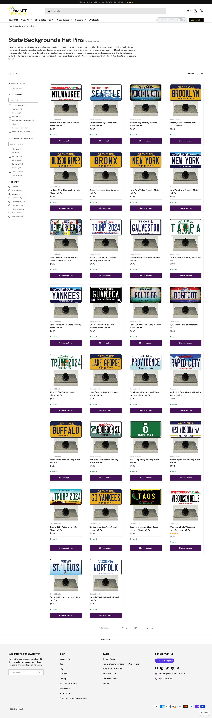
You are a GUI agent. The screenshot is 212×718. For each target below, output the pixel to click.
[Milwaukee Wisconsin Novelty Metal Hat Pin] (66, 100)
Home (10, 26)
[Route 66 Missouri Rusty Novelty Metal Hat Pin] (146, 302)
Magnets (63, 668)
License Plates (66, 659)
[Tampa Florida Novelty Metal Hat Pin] (185, 235)
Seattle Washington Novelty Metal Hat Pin (103, 124)
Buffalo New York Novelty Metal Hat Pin (65, 461)
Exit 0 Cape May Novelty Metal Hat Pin (144, 461)
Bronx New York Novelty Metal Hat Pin (104, 191)
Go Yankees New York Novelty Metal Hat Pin (104, 528)
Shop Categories (43, 20)
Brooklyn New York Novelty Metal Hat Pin (183, 124)
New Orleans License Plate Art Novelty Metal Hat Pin (64, 259)
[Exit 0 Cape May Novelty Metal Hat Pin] (146, 437)
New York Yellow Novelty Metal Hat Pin (144, 191)
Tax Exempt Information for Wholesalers (121, 664)
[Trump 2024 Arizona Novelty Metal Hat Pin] (66, 504)
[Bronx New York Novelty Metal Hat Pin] (106, 167)
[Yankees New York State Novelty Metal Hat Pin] (66, 302)
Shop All (25, 20)
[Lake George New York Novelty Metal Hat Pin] (106, 370)
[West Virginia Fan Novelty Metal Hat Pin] (185, 437)
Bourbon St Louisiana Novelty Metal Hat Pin (104, 461)
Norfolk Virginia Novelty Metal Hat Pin (104, 598)
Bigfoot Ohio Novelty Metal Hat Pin (184, 326)
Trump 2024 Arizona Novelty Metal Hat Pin (63, 528)
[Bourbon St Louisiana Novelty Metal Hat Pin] (106, 437)
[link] (103, 628)
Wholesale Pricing (167, 20)
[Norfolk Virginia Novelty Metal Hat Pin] (106, 575)
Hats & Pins (65, 688)
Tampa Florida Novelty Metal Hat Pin (185, 259)
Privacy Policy (109, 673)
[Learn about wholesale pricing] (184, 20)
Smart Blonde (19, 709)
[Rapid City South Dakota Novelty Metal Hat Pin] (185, 370)
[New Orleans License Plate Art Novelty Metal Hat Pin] (66, 235)
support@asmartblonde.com (172, 673)
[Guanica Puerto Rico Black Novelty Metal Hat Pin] (106, 302)
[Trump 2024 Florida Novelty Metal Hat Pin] (66, 370)
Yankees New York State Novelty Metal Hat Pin (65, 326)
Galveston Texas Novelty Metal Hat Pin (145, 259)
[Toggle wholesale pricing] (180, 19)
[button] (202, 11)
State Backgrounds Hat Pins (24, 26)
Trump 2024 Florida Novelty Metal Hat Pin (63, 393)
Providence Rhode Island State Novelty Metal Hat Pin (144, 393)
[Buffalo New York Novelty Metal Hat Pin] (66, 437)
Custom (79, 20)
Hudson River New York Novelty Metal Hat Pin (65, 191)
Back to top (106, 639)
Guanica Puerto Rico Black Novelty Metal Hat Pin (102, 326)
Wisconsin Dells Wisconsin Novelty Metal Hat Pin (182, 528)
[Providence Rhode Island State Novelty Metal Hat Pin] (146, 370)
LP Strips (63, 678)
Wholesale (94, 20)
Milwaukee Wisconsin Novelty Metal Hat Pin (64, 124)
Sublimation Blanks (68, 683)
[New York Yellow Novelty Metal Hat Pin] (146, 167)
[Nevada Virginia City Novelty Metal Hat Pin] (146, 100)
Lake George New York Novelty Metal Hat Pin (105, 393)
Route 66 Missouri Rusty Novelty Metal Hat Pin (145, 326)
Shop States (63, 20)
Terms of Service (110, 678)
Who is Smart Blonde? (113, 668)
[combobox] (105, 11)
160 (135, 628)
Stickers (63, 673)
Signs (62, 664)
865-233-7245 (165, 678)
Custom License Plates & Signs (73, 698)
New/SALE (13, 20)
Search (106, 683)
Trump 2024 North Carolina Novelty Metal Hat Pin (103, 259)
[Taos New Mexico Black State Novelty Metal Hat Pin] (146, 504)
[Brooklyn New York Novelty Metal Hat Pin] (185, 100)
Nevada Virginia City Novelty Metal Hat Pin (143, 124)
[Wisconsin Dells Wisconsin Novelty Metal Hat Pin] (185, 504)
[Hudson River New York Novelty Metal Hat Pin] (66, 167)
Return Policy (109, 659)
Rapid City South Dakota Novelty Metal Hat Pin (185, 393)
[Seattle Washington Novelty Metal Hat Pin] (106, 100)
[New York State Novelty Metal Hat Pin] (185, 167)
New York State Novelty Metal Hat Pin (184, 191)
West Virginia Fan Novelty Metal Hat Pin (185, 461)
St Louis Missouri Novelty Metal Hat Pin (65, 598)
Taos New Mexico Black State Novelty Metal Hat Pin (144, 528)
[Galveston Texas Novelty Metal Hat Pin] (146, 235)
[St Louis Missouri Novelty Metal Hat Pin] (66, 575)
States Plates (65, 693)
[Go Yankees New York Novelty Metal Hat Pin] (106, 504)
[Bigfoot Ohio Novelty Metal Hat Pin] (185, 302)
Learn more (129, 2)
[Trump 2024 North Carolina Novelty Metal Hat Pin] (106, 235)
